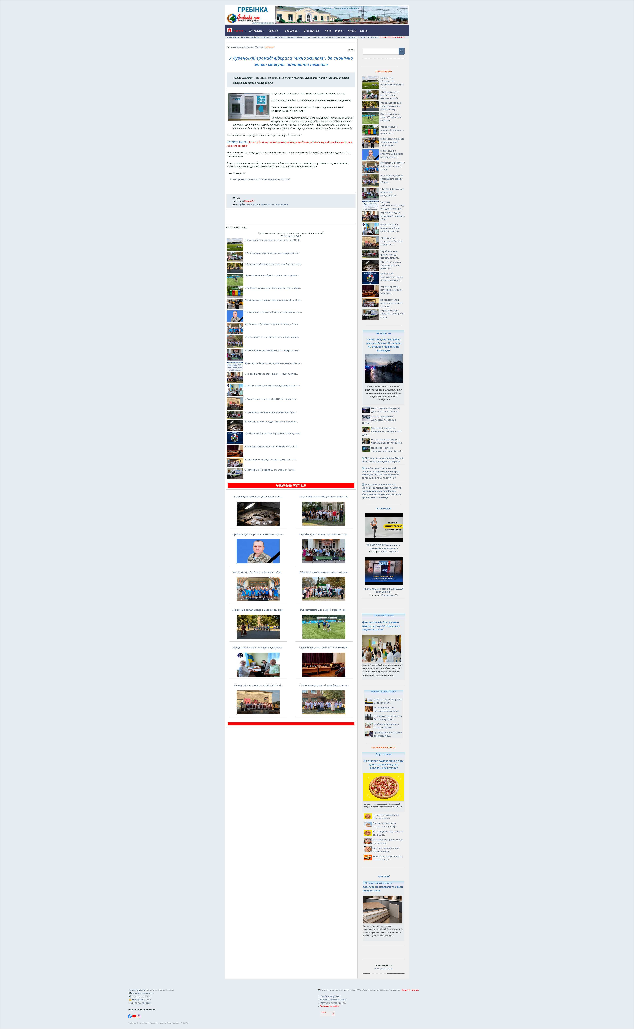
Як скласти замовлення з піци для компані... (386, 816)
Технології (372, 37)
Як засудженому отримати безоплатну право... (388, 717)
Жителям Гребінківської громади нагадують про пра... (273, 363)
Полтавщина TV (389, 595)
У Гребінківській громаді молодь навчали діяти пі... (271, 412)
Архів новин (233, 37)
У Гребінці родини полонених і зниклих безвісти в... (272, 446)
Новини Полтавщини (272, 37)
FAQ (322, 1002)
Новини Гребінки (250, 37)
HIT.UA (323, 1012)
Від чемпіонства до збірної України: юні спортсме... (271, 275)
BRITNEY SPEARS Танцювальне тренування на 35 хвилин (383, 546)
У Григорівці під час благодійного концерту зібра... (271, 373)
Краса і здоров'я (389, 551)
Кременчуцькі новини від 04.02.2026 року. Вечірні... (383, 590)
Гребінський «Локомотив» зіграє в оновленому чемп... (273, 433)
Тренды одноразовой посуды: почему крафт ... (385, 825)
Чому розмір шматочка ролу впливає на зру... (388, 858)
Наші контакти (137, 989)
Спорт (362, 37)
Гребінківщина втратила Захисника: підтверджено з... (273, 311)
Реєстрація (288, 236)
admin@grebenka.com (142, 992)
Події (307, 37)
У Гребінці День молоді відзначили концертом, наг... (272, 350)
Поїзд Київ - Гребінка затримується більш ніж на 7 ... (387, 449)
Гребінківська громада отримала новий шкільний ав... (273, 300)
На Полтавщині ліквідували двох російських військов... (385, 410)
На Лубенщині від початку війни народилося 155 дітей (261, 179)
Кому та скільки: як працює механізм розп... (388, 701)
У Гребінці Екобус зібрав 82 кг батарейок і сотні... (270, 469)
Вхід (298, 236)
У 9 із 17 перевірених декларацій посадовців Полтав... (379, 419)
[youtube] (134, 1017)
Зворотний (137, 999)
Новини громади (294, 37)
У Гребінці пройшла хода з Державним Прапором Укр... (274, 264)
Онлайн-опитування (330, 996)
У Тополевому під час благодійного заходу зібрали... (272, 336)
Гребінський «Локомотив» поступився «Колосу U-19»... (273, 239)
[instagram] (138, 1017)
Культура (340, 37)
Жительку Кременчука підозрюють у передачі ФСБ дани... (381, 431)
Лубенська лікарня (249, 204)
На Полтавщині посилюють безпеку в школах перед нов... (387, 441)
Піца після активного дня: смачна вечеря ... (386, 849)
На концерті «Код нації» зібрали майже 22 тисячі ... (271, 459)
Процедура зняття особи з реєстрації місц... (388, 734)
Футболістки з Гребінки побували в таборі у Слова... (272, 324)
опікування (281, 204)
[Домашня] (228, 31)
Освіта (329, 37)
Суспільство (318, 37)
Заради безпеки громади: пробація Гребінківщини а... (273, 385)
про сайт (146, 1002)
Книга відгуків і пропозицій (333, 999)
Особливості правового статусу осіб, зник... (386, 726)
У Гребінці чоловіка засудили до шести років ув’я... (271, 421)
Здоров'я (352, 37)
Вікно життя (267, 204)
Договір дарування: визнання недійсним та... (387, 709)
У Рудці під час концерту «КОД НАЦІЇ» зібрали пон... (271, 398)
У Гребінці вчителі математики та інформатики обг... (272, 253)
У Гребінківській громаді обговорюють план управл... (273, 287)
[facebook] (130, 1017)
